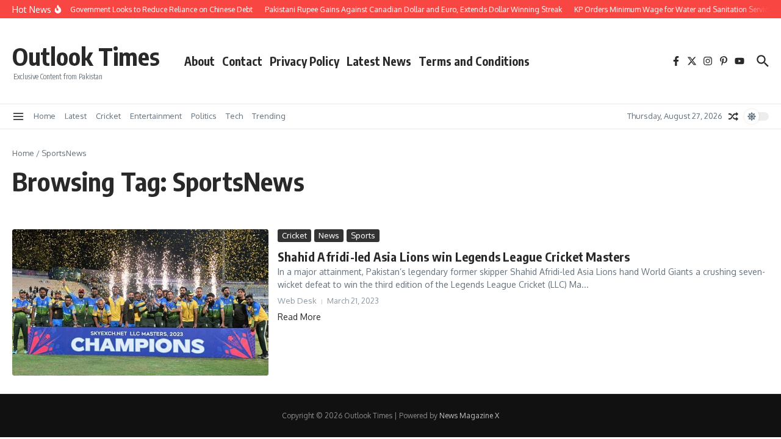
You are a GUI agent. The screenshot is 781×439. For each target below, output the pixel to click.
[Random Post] (733, 116)
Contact (242, 61)
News (329, 235)
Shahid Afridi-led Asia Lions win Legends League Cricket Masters (454, 256)
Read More (299, 317)
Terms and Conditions (474, 61)
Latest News (379, 61)
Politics (204, 116)
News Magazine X (469, 415)
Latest (76, 116)
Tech (234, 116)
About (199, 61)
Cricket (108, 116)
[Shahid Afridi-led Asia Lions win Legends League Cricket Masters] (140, 302)
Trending (269, 116)
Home (45, 116)
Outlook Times (86, 56)
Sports (363, 235)
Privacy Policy (304, 61)
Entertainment (156, 116)
